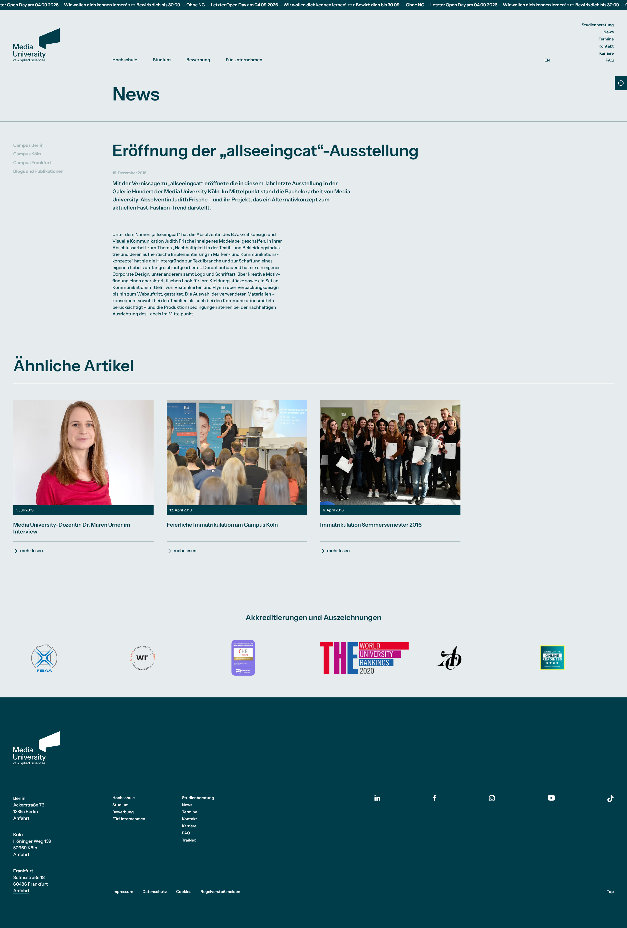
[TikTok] (610, 798)
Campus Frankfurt (32, 162)
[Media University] (36, 45)
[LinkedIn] (377, 798)
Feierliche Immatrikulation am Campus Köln (222, 524)
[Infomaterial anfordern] (621, 83)
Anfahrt (21, 818)
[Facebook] (434, 798)
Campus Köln (27, 154)
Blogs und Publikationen (38, 171)
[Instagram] (492, 798)
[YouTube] (551, 798)
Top (610, 891)
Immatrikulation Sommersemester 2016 (371, 524)
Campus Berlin (28, 145)
